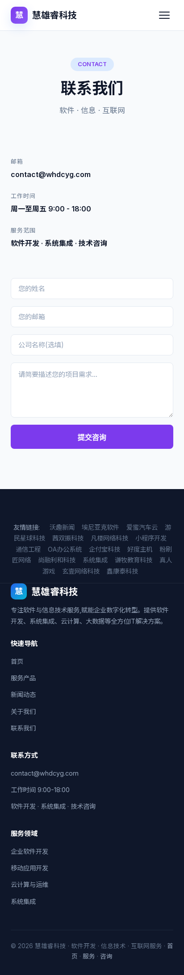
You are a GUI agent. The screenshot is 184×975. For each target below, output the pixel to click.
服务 (89, 956)
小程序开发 (151, 538)
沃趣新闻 (62, 527)
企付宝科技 (104, 549)
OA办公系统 (65, 549)
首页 (17, 661)
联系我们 (23, 728)
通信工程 (28, 549)
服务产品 (23, 678)
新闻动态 (23, 694)
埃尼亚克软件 (100, 527)
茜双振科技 (68, 538)
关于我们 (23, 711)
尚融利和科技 (56, 560)
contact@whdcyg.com (45, 773)
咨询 (106, 956)
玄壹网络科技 (81, 571)
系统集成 (95, 560)
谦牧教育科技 (133, 560)
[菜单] (164, 15)
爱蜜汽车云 (142, 527)
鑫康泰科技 (122, 571)
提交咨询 (92, 437)
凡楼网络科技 (109, 538)
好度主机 (139, 549)
